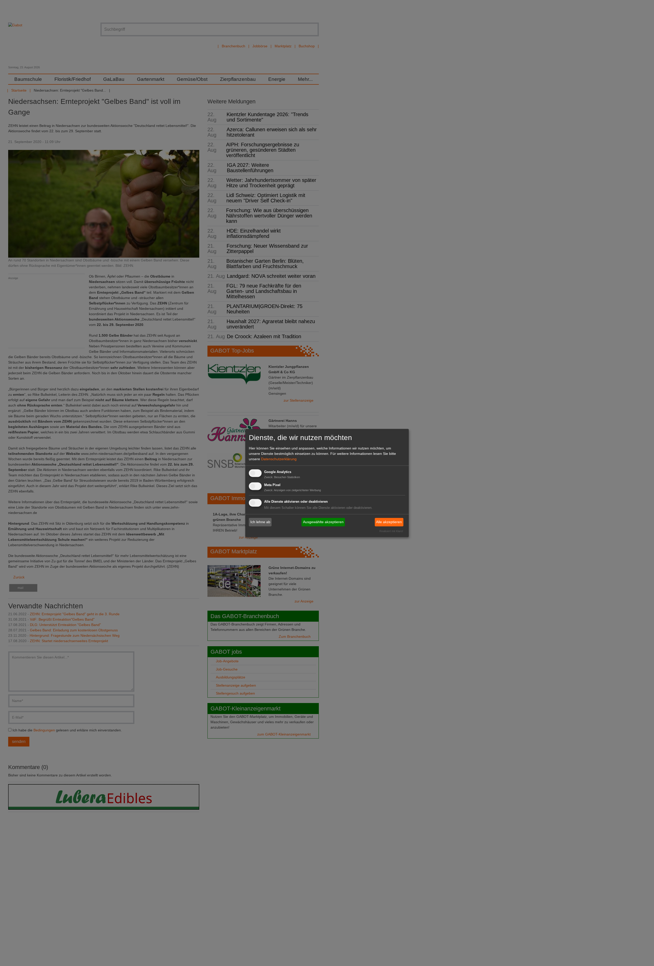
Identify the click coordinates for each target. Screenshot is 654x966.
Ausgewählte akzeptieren (323, 522)
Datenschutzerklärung (279, 459)
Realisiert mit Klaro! (391, 531)
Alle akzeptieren (389, 522)
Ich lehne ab (260, 522)
